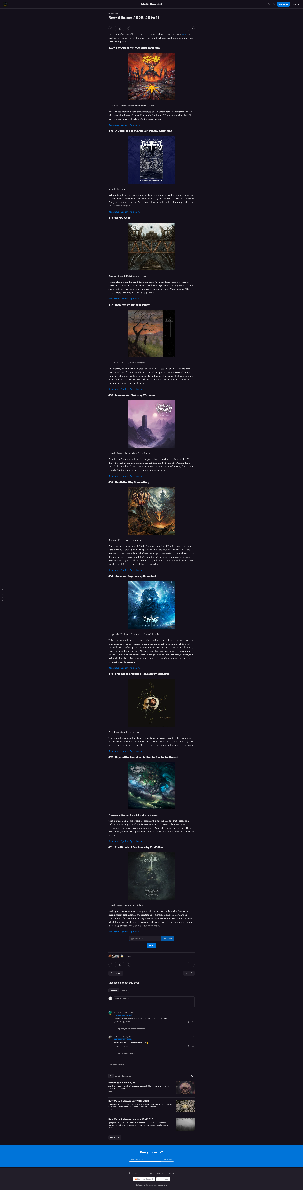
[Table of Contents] (2, 595)
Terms (157, 1173)
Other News (114, 13)
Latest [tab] (117, 1076)
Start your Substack (145, 1179)
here (184, 34)
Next (187, 973)
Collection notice (167, 1173)
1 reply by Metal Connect (125, 1053)
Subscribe (283, 4)
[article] (151, 1088)
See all (113, 1137)
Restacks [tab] (124, 990)
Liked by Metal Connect (123, 1015)
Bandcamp (113, 125)
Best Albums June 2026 (121, 1082)
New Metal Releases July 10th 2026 (128, 1101)
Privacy (150, 1173)
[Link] (105, 47)
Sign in (296, 4)
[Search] (268, 4)
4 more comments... (116, 1064)
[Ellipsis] (193, 1012)
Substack (139, 1185)
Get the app (163, 1179)
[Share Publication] (274, 4)
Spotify (124, 125)
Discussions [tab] (126, 1076)
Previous (117, 973)
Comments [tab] (114, 990)
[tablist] (118, 990)
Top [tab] (111, 1076)
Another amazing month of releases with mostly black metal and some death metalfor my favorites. (139, 1087)
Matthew (117, 1037)
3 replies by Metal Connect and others (130, 1029)
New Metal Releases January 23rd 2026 (130, 1119)
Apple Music (136, 125)
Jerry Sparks (118, 1012)
